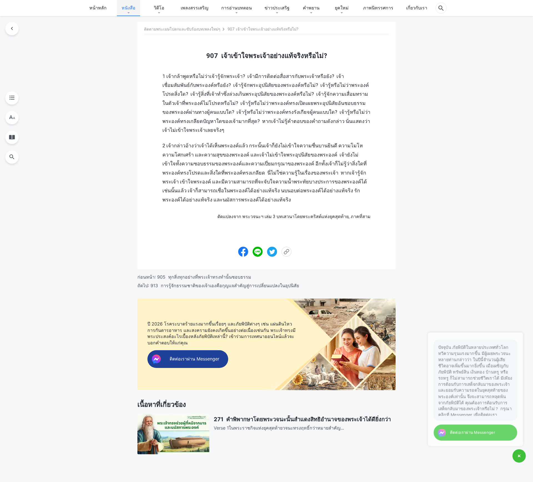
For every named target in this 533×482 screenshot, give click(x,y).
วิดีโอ (159, 8)
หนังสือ (128, 8)
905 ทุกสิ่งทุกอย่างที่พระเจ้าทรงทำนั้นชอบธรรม (204, 277)
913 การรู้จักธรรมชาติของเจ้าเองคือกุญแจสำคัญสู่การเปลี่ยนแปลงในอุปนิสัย (224, 285)
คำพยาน (311, 8)
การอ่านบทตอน (236, 8)
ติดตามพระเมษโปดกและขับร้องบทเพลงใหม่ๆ (182, 29)
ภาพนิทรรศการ (378, 8)
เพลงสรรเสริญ (194, 8)
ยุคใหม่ (342, 8)
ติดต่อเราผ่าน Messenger (468, 431)
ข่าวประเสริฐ (277, 8)
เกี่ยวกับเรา (416, 8)
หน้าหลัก (98, 8)
